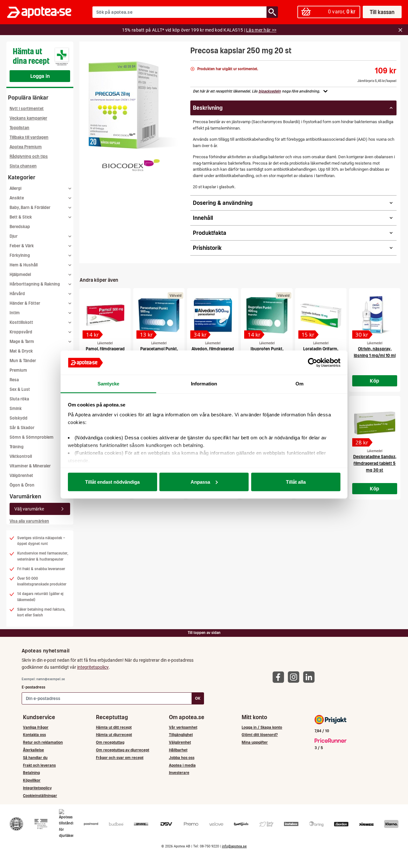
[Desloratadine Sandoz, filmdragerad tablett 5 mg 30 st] (374, 423)
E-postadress (33, 687)
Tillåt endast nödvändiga (112, 481)
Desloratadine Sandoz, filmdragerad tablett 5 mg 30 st (374, 463)
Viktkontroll (21, 456)
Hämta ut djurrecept (114, 734)
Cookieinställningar (40, 795)
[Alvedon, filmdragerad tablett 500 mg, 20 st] (212, 315)
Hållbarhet (178, 750)
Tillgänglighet (181, 734)
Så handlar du (35, 757)
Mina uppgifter (255, 742)
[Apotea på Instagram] (295, 676)
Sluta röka (19, 399)
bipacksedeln (270, 91)
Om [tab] (299, 383)
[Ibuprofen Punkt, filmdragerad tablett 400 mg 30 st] (266, 315)
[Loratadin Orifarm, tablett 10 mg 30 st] (320, 315)
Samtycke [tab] (109, 383)
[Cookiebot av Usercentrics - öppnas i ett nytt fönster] (312, 363)
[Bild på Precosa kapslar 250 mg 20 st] (133, 105)
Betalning (31, 772)
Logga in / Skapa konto (262, 727)
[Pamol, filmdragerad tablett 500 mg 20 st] (105, 315)
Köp (374, 380)
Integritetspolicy (37, 788)
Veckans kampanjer (28, 118)
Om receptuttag (110, 742)
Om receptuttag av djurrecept (122, 750)
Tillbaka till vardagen (29, 137)
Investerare (179, 772)
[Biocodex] (131, 165)
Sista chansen (23, 166)
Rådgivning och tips (29, 156)
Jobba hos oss (181, 757)
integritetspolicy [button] (93, 667)
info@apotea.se (234, 846)
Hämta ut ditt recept (114, 727)
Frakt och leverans (39, 765)
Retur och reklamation (43, 742)
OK (197, 698)
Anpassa (200, 481)
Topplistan (19, 127)
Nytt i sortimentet (27, 108)
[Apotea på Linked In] (310, 676)
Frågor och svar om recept (119, 757)
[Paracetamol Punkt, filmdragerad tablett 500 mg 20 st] (159, 315)
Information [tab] (204, 383)
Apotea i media (182, 765)
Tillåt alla (296, 481)
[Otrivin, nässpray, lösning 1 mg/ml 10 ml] (374, 315)
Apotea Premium (26, 147)
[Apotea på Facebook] (280, 676)
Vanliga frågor (35, 727)
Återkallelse (33, 750)
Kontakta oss (34, 734)
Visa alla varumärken (29, 521)
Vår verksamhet (183, 727)
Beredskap (20, 226)
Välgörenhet (21, 475)
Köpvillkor (31, 780)
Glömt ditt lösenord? (260, 734)
